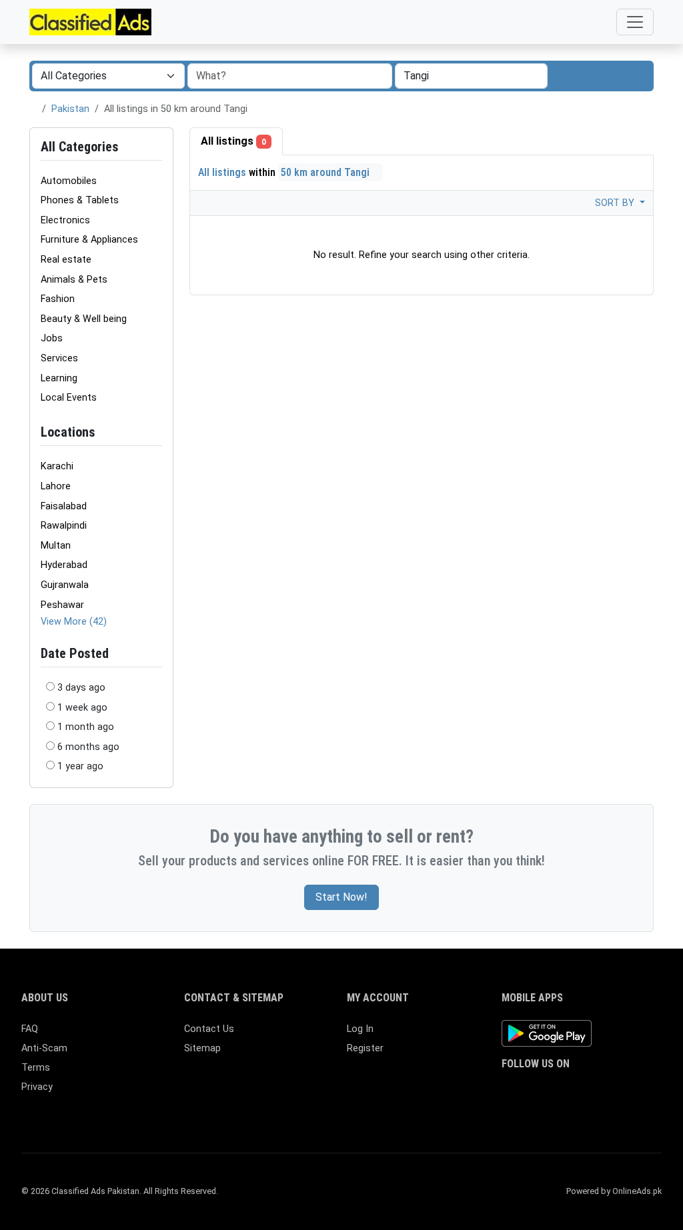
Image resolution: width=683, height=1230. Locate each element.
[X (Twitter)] (529, 1091)
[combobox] (471, 76)
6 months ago (88, 747)
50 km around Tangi (326, 172)
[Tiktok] (606, 1091)
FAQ (29, 1029)
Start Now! (341, 897)
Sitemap (202, 1048)
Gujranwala (65, 585)
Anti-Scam (44, 1048)
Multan (56, 545)
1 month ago (85, 727)
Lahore (56, 486)
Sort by (616, 203)
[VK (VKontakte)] (510, 1113)
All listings (233, 141)
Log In (360, 1029)
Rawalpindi (64, 525)
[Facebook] (510, 1091)
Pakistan (70, 109)
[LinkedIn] (568, 1091)
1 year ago (80, 766)
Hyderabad (64, 565)
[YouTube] (626, 1091)
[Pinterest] (587, 1091)
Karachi (57, 466)
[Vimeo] (645, 1091)
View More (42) (74, 621)
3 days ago (81, 687)
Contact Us (209, 1029)
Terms (35, 1067)
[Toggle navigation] (635, 22)
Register (365, 1048)
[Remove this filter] (156, 432)
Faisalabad (64, 506)
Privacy (37, 1087)
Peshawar (62, 605)
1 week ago (82, 707)
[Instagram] (548, 1091)
